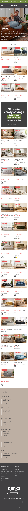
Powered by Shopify (17, 507)
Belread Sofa (4, 233)
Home (2, 9)
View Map (5, 403)
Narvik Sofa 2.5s (18, 362)
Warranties (4, 480)
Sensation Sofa (5, 309)
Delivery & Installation (6, 471)
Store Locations (5, 478)
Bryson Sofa (17, 271)
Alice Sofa (3, 178)
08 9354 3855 (6, 411)
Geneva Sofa (4, 214)
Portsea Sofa (17, 309)
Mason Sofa (17, 214)
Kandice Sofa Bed (18, 178)
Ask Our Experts (19, 469)
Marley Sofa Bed (5, 76)
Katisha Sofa (4, 94)
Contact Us (4, 469)
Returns (3, 476)
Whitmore (16, 327)
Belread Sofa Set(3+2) (7, 197)
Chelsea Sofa (4, 379)
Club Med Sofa (5, 327)
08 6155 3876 (6, 455)
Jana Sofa (17, 290)
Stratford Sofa (5, 140)
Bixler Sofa (17, 57)
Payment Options (5, 473)
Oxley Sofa (17, 94)
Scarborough (4, 362)
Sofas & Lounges (9, 9)
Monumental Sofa (5, 159)
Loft (2, 57)
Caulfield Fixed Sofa (6, 271)
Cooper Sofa (17, 233)
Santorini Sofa (17, 197)
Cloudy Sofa (4, 290)
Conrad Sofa (4, 345)
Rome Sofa (17, 252)
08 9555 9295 (6, 444)
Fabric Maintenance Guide (20, 474)
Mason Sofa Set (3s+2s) (20, 76)
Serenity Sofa (4, 252)
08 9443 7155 (6, 422)
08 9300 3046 (6, 400)
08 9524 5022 (6, 433)
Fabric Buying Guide (20, 471)
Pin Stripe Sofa (18, 140)
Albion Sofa (17, 345)
